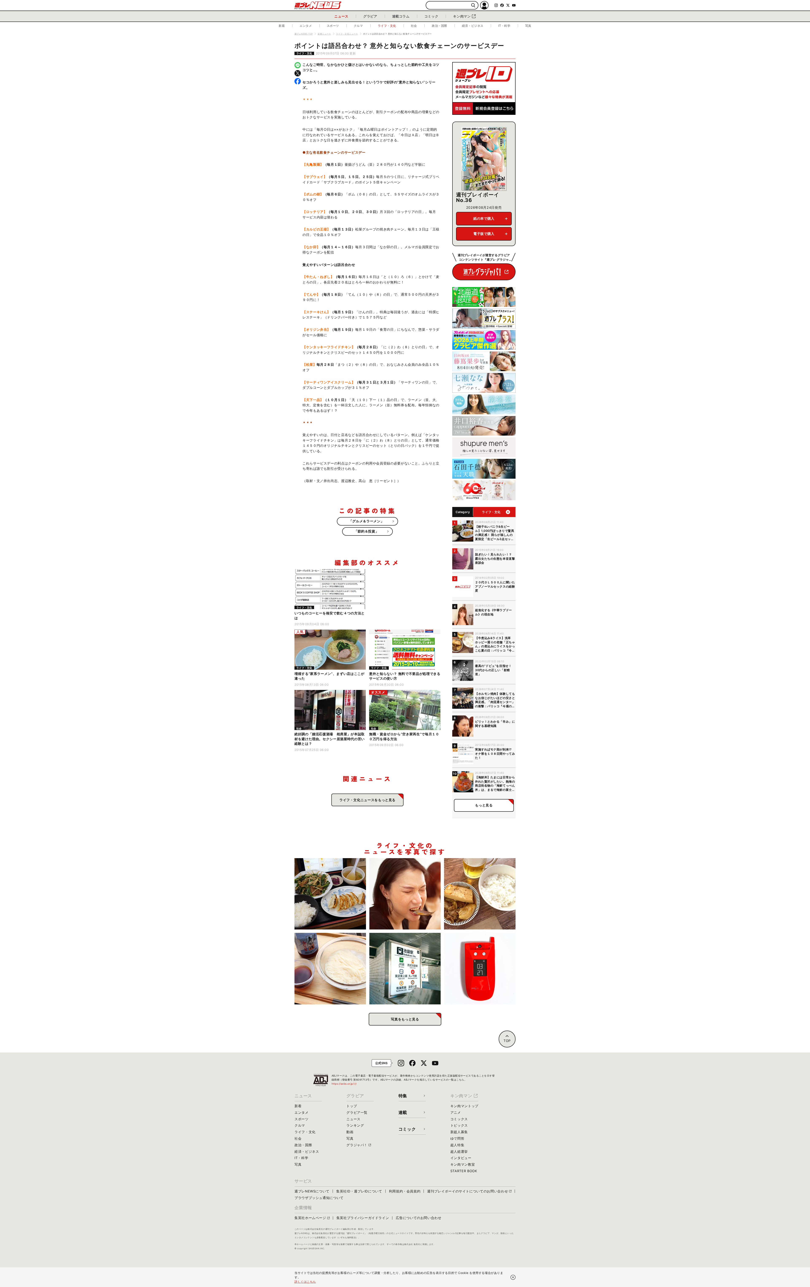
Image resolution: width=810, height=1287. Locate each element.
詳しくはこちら (305, 1281)
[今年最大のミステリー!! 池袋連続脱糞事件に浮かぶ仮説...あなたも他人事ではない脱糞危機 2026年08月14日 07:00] (405, 968)
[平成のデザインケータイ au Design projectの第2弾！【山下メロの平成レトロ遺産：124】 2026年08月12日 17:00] (480, 968)
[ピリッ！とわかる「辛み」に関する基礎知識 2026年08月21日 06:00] (405, 894)
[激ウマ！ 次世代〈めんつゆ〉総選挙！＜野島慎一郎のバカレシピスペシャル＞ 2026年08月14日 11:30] (330, 968)
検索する (473, 5)
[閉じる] (513, 1277)
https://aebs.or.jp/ (344, 1083)
